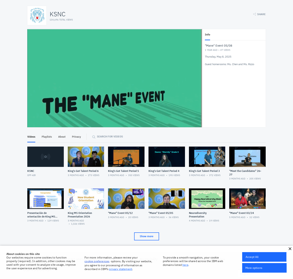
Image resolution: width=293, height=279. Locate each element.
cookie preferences (97, 261)
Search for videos (110, 136)
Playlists (47, 136)
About (62, 136)
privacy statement (120, 269)
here (185, 265)
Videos (31, 136)
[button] (290, 248)
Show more (146, 236)
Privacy (76, 136)
